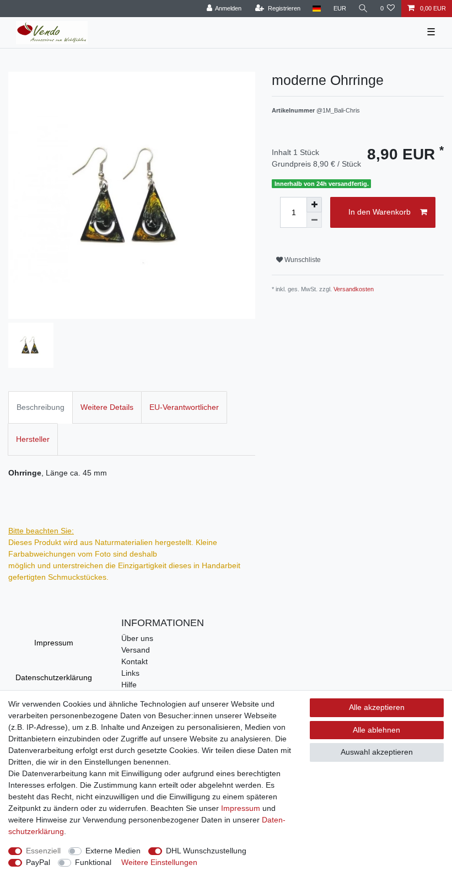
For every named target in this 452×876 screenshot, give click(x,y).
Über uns (137, 638)
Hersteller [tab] (33, 439)
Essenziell (43, 850)
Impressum (53, 642)
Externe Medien (113, 850)
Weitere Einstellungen (159, 862)
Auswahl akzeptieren (377, 751)
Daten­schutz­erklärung (53, 677)
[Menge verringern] (314, 220)
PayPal (38, 862)
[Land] (316, 8)
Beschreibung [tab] (40, 407)
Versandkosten (353, 289)
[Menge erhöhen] (314, 204)
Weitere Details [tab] (106, 407)
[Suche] (363, 8)
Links (130, 673)
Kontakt (134, 661)
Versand (135, 649)
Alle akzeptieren (377, 707)
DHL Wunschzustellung (206, 850)
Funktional (93, 862)
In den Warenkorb (379, 211)
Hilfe (129, 684)
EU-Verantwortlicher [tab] (184, 407)
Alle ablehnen (376, 729)
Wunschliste (302, 260)
